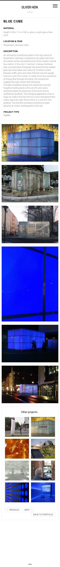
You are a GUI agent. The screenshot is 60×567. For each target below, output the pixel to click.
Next (27, 510)
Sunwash (38, 448)
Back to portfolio (43, 514)
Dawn (12, 470)
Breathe (12, 492)
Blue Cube (39, 426)
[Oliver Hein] (30, 7)
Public (7, 115)
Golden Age (12, 448)
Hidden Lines (38, 492)
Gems (38, 470)
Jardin (12, 426)
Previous (14, 510)
